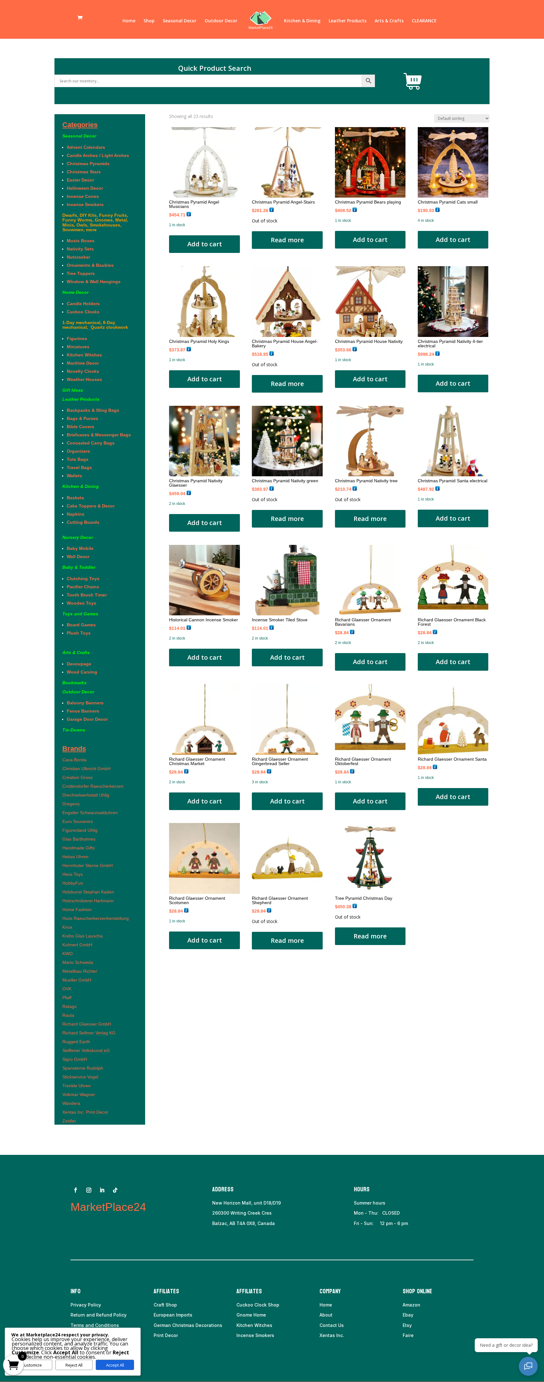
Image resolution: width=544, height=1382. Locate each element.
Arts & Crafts (389, 21)
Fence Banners (83, 710)
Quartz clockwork (108, 327)
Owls (81, 224)
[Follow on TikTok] (115, 1190)
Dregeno (71, 803)
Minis (68, 224)
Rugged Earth (76, 1041)
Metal (121, 219)
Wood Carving (82, 671)
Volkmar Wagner (78, 1094)
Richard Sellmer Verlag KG (89, 1032)
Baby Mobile (80, 548)
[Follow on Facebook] (76, 1190)
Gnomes (104, 219)
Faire (408, 1335)
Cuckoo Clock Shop (257, 1304)
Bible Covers (80, 426)
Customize (31, 1365)
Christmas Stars (84, 171)
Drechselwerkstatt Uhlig (85, 794)
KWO (67, 953)
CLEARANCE (424, 21)
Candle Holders (83, 303)
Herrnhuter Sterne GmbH (87, 865)
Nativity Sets (80, 248)
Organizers (78, 451)
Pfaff (66, 997)
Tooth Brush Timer (87, 594)
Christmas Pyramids (88, 163)
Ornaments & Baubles (90, 265)
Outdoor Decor (221, 21)
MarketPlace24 (108, 1206)
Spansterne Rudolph (82, 1068)
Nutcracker (78, 257)
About (326, 1315)
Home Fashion (77, 909)
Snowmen (72, 229)
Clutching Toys (83, 578)
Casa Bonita (74, 759)
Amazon (411, 1304)
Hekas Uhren (75, 856)
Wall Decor (79, 556)
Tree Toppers (81, 273)
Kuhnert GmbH (77, 944)
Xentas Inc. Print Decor (85, 1112)
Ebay (408, 1315)
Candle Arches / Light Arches (98, 155)
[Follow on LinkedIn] (102, 1190)
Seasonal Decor (179, 21)
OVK (66, 988)
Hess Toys (72, 874)
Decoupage (79, 663)
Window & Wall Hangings (94, 281)
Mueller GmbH (76, 979)
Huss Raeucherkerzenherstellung (95, 918)
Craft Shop (165, 1304)
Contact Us (332, 1325)
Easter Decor (80, 179)
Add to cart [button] (204, 244)
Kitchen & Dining (302, 21)
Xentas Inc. (332, 1335)
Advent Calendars (86, 147)
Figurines (77, 338)
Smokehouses (105, 224)
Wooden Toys (81, 603)
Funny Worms (77, 219)
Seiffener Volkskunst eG (86, 1050)
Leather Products (347, 21)
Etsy (407, 1325)
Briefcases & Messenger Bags (99, 434)
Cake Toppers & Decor (91, 505)
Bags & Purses (82, 418)
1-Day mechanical (81, 322)
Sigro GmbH (74, 1059)
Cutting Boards (83, 522)
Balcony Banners (85, 702)
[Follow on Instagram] (89, 1190)
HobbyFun (72, 883)
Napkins (75, 514)
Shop (149, 21)
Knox (67, 927)
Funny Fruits (113, 215)
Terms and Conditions (95, 1325)
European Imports (173, 1315)
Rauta (68, 1015)
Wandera (71, 1103)
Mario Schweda (77, 962)
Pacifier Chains (83, 586)
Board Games (81, 624)
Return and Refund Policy (99, 1315)
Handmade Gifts (78, 847)
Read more (287, 240)
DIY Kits (88, 215)
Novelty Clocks (83, 371)
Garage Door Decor (87, 719)
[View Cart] (413, 81)
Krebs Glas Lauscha (82, 935)
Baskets (75, 497)
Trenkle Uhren (76, 1085)
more (91, 229)
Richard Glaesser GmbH (86, 1024)
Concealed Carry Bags (91, 442)
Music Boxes (80, 240)
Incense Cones (83, 196)
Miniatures (78, 346)
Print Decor (166, 1335)
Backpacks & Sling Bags (93, 410)
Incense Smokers (85, 204)
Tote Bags (77, 459)
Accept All (115, 1365)
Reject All (73, 1365)
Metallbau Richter (79, 971)
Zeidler (69, 1120)
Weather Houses (84, 379)
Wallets (74, 475)
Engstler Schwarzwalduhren (90, 812)
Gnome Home (251, 1315)
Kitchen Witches (84, 354)
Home (128, 21)
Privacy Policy (86, 1304)
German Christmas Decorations (188, 1325)
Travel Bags (79, 467)
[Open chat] (528, 1366)
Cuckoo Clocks (85, 311)
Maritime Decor (83, 363)
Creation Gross (77, 777)
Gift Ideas (72, 390)
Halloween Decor (85, 188)
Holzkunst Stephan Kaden (88, 891)
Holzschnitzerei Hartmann (88, 900)
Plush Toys (79, 632)
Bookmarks (74, 682)
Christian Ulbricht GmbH (86, 768)
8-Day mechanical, (88, 325)
